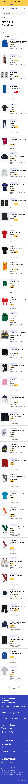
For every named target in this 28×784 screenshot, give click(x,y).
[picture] (4, 43)
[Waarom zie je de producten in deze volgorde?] (2, 36)
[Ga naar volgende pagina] (20, 688)
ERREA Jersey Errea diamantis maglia (18, 106)
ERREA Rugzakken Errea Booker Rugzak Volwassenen (18, 654)
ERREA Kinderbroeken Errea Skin (17, 380)
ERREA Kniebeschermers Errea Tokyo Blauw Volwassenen (18, 87)
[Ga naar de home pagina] (12, 8)
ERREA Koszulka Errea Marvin (18, 56)
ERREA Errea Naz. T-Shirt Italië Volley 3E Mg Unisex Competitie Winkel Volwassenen (18, 334)
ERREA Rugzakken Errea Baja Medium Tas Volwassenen (18, 155)
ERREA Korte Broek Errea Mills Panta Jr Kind (18, 461)
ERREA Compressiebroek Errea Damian (18, 122)
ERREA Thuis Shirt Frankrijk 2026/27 (17, 185)
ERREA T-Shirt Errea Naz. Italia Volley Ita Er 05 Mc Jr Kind (18, 560)
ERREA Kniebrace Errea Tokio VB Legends (18, 73)
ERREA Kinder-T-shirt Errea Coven (17, 669)
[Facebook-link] (2, 732)
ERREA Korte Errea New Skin (17, 214)
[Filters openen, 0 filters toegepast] (3, 32)
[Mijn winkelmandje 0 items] (25, 8)
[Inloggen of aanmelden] (21, 8)
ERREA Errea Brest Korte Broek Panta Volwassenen (18, 415)
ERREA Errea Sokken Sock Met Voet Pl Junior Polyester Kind (18, 527)
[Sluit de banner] (25, 3)
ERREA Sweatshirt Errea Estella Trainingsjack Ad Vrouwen (18, 42)
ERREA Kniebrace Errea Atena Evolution (18, 140)
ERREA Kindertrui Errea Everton (18, 493)
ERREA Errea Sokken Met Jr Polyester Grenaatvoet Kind (17, 576)
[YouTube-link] (6, 732)
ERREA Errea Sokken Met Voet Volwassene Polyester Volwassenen (18, 478)
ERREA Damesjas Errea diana (18, 170)
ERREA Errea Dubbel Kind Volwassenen (17, 265)
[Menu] (3, 8)
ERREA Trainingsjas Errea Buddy (17, 398)
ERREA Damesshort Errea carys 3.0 (18, 282)
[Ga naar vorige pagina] (8, 688)
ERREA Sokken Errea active (17, 365)
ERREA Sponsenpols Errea (17, 430)
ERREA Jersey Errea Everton (17, 232)
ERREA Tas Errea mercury (17, 315)
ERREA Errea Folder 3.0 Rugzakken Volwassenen (17, 638)
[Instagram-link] (9, 732)
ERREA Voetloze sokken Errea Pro (18, 300)
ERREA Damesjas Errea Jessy (18, 446)
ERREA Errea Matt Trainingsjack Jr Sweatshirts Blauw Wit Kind (18, 623)
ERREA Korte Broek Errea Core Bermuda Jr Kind (18, 607)
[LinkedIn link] (12, 732)
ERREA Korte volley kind (16, 349)
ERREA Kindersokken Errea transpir (17, 510)
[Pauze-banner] (23, 3)
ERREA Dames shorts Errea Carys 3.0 (17, 591)
